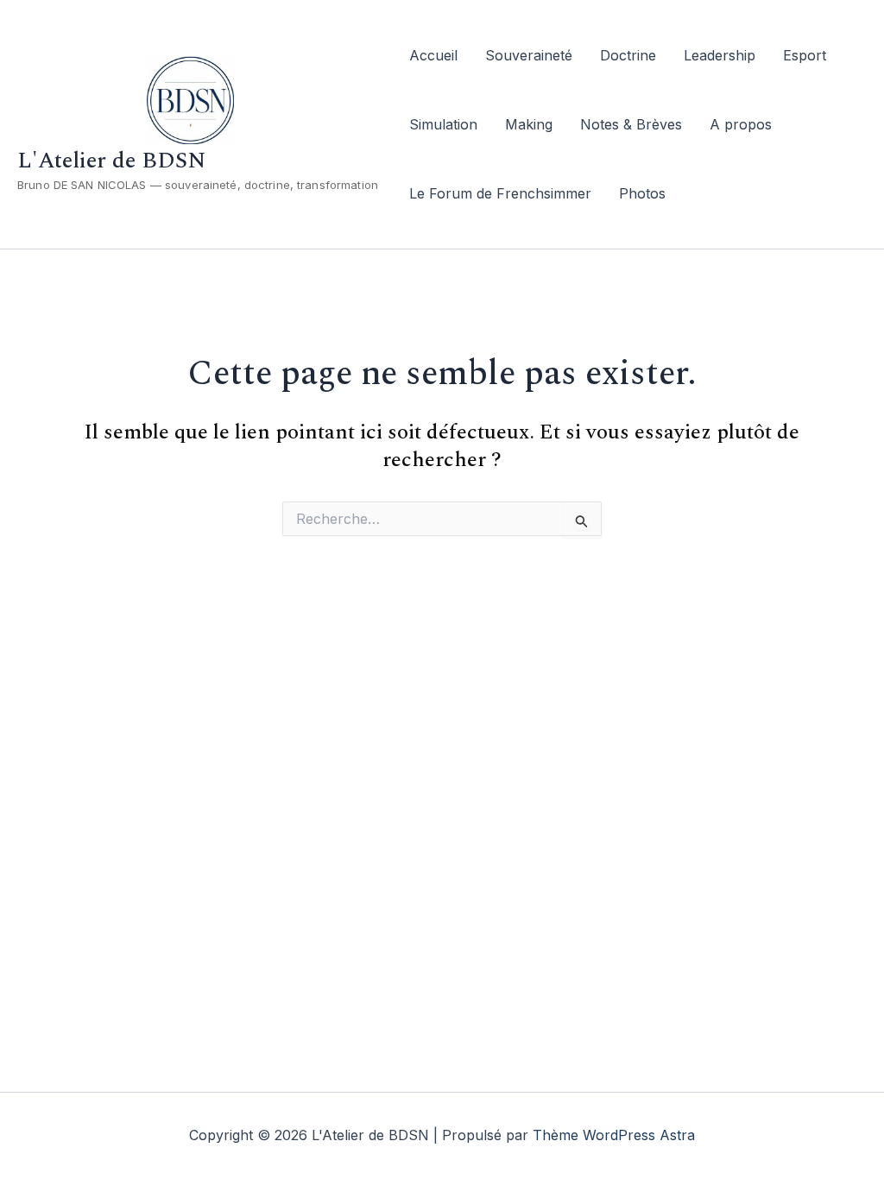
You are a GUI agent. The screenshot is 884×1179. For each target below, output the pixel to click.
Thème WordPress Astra (614, 1135)
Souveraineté (528, 55)
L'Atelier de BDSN (111, 160)
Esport (804, 55)
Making (528, 124)
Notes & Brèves (631, 124)
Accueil (433, 55)
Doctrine (628, 55)
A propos (741, 124)
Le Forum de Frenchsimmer (500, 193)
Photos (642, 193)
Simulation (443, 124)
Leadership (719, 55)
